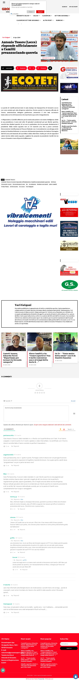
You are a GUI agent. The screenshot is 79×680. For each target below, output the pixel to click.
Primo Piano (5, 187)
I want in (68, 648)
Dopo (30, 12)
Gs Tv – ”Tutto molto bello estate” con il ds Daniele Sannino (69, 121)
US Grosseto (14, 187)
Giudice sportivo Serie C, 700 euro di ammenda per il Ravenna (69, 128)
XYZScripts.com (49, 679)
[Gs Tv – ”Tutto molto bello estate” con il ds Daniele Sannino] (65, 341)
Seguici (40, 12)
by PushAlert (15, 14)
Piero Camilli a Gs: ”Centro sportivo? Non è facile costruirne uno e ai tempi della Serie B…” (69, 115)
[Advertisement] (29, 159)
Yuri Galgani (6, 37)
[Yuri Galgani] (8, 314)
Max (22, 499)
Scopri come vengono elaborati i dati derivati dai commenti (52, 424)
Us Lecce (22, 187)
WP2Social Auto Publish (32, 679)
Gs (27, 184)
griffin (25, 560)
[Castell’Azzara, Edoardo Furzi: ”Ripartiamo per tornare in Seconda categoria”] (13, 341)
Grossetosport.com (19, 184)
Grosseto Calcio (48, 58)
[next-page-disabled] (21, 24)
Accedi (73, 401)
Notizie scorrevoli (42, 184)
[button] (64, 6)
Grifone (53, 182)
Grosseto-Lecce (6, 184)
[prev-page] (18, 24)
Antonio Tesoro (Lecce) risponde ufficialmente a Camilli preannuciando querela (25, 182)
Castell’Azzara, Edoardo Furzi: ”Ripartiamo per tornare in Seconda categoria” (68, 106)
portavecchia (8, 435)
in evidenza (32, 184)
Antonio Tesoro (10, 180)
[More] (50, 68)
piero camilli (53, 184)
